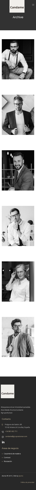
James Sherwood (12, 196)
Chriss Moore (10, 140)
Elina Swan (9, 307)
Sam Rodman (10, 362)
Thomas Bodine (11, 85)
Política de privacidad (27, 482)
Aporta (21, 476)
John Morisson (10, 251)
